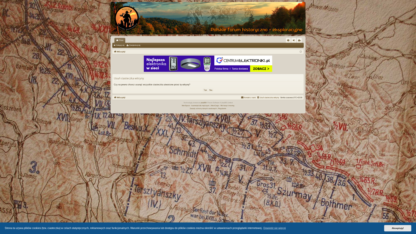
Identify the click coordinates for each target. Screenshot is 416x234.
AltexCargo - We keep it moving (222, 105)
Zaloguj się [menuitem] (294, 41)
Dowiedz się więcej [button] (274, 228)
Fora (121, 40)
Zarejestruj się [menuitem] (300, 41)
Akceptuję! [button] (398, 228)
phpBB (203, 103)
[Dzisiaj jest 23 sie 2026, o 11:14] (301, 52)
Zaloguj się (120, 45)
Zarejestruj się (134, 45)
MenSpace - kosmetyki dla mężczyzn (195, 105)
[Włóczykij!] (127, 18)
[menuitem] (288, 40)
